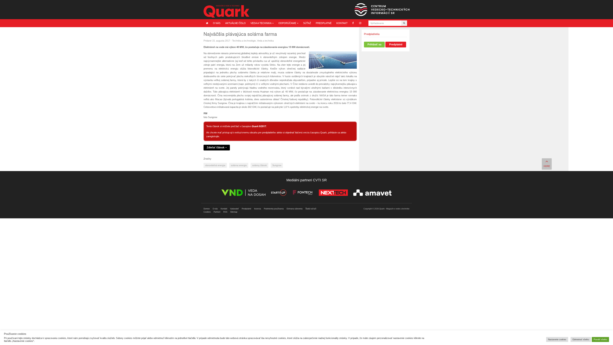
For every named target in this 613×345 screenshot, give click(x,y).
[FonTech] (302, 193)
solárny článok (259, 165)
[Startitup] (278, 193)
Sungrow (276, 165)
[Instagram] (360, 23)
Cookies (207, 212)
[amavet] (372, 193)
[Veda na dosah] (243, 193)
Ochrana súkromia (295, 209)
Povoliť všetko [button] (600, 339)
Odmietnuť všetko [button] (580, 339)
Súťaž (307, 23)
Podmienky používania (274, 209)
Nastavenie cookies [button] (557, 339)
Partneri (217, 212)
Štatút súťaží (310, 209)
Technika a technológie (244, 40)
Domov (207, 209)
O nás (216, 23)
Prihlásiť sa (374, 44)
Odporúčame (287, 23)
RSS (225, 212)
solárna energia (239, 165)
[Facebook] (353, 23)
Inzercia (257, 209)
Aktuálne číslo (235, 23)
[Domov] (207, 23)
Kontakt (342, 23)
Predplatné (324, 23)
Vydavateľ (234, 209)
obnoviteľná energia (215, 165)
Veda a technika (261, 23)
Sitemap (233, 212)
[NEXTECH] (333, 193)
